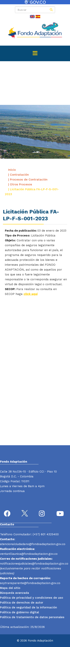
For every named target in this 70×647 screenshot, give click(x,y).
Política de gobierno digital (19, 612)
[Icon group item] (8, 514)
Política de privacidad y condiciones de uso (31, 597)
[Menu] (35, 53)
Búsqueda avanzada (14, 593)
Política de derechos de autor (21, 602)
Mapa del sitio (10, 588)
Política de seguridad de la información (28, 607)
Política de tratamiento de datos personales (32, 617)
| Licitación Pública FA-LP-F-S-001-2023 (32, 192)
